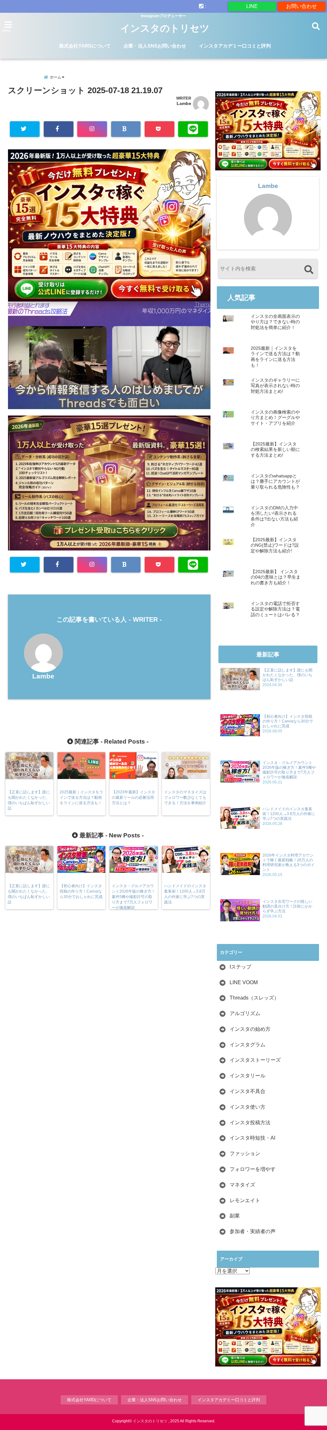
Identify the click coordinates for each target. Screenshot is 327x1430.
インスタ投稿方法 (250, 1122)
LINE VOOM (244, 982)
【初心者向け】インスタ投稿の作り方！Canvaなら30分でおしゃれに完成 (287, 721)
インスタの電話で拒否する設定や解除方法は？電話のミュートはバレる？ (275, 609)
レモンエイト (245, 1200)
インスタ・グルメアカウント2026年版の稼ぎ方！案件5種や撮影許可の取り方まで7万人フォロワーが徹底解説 (289, 770)
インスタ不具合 (247, 1091)
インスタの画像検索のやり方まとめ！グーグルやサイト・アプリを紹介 (275, 418)
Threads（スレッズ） (254, 997)
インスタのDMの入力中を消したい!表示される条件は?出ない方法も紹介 (274, 516)
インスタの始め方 (250, 1029)
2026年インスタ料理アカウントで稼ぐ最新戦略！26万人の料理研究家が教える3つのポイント (288, 862)
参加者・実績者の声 (253, 1231)
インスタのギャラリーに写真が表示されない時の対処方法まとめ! (275, 386)
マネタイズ (242, 1184)
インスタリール (247, 1075)
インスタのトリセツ (164, 28)
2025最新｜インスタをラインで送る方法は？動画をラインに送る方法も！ (275, 357)
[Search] (308, 269)
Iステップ (240, 967)
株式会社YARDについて (85, 46)
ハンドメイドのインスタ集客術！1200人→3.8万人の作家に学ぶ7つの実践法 (288, 813)
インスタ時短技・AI (252, 1138)
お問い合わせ (301, 6)
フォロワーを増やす (253, 1169)
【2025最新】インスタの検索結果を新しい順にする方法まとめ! (275, 450)
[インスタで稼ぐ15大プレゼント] (109, 225)
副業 (235, 1215)
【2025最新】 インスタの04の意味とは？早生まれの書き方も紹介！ (275, 577)
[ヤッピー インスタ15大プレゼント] (109, 547)
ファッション (245, 1153)
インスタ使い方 (247, 1107)
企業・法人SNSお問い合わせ (155, 46)
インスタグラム (247, 1044)
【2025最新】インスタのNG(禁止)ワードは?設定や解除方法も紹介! (275, 545)
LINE (252, 6)
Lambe (184, 103)
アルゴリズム (245, 1013)
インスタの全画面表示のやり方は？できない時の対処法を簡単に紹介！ (275, 322)
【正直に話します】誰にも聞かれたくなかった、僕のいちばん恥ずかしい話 (287, 675)
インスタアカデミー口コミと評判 (235, 46)
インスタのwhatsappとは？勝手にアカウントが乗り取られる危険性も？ (275, 482)
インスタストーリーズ (255, 1060)
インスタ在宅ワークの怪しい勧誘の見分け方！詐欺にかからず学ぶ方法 (287, 906)
